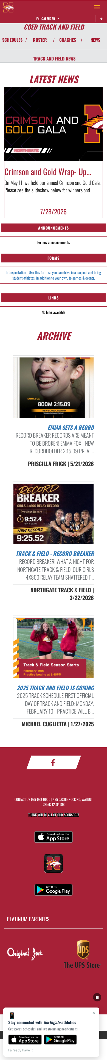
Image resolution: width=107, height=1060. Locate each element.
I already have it (20, 1050)
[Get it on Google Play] (60, 1040)
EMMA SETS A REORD (70, 427)
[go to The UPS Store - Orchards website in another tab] (82, 954)
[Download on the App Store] (25, 1040)
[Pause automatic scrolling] (97, 997)
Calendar (48, 18)
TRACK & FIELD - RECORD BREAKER (55, 553)
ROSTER (40, 40)
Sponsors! (71, 814)
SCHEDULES (12, 40)
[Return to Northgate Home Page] (8, 7)
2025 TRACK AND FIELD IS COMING (55, 687)
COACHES (67, 40)
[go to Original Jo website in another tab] (25, 954)
